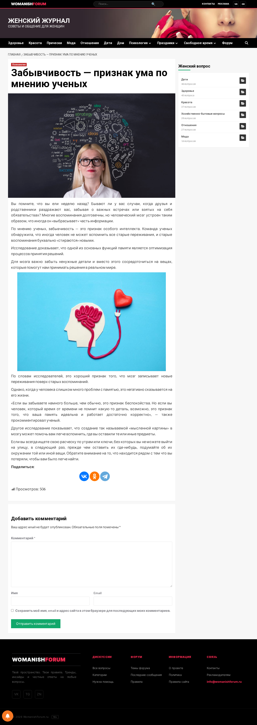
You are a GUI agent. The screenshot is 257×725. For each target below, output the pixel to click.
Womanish (28, 4)
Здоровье (16, 43)
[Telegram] (105, 476)
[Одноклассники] (94, 476)
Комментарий (23, 538)
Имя (14, 593)
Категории (100, 675)
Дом (120, 43)
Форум (227, 43)
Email (98, 593)
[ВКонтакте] (84, 476)
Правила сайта (179, 681)
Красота (35, 43)
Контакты (208, 3)
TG (27, 694)
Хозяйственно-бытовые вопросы (203, 113)
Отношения (90, 43)
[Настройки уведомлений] (7, 716)
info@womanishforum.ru (224, 681)
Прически (54, 43)
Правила (137, 681)
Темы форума (140, 668)
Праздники (165, 43)
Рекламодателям (218, 675)
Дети (108, 43)
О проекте (176, 668)
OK (243, 4)
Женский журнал (39, 20)
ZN (39, 694)
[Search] (246, 42)
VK (236, 4)
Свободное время (198, 43)
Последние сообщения (146, 675)
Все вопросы (101, 668)
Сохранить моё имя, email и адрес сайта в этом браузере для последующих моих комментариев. (92, 610)
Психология (138, 43)
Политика (175, 675)
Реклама (223, 3)
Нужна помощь (103, 681)
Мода (71, 43)
